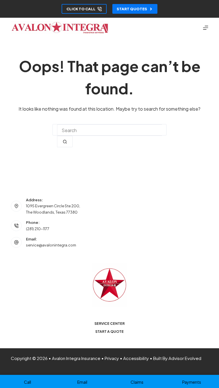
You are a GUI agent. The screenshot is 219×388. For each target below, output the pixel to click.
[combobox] (109, 130)
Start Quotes (132, 9)
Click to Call (81, 9)
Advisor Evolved (185, 358)
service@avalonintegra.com (51, 245)
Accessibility (136, 358)
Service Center (109, 323)
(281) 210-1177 (37, 228)
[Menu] (205, 27)
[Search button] (65, 141)
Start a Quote (109, 331)
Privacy (112, 358)
